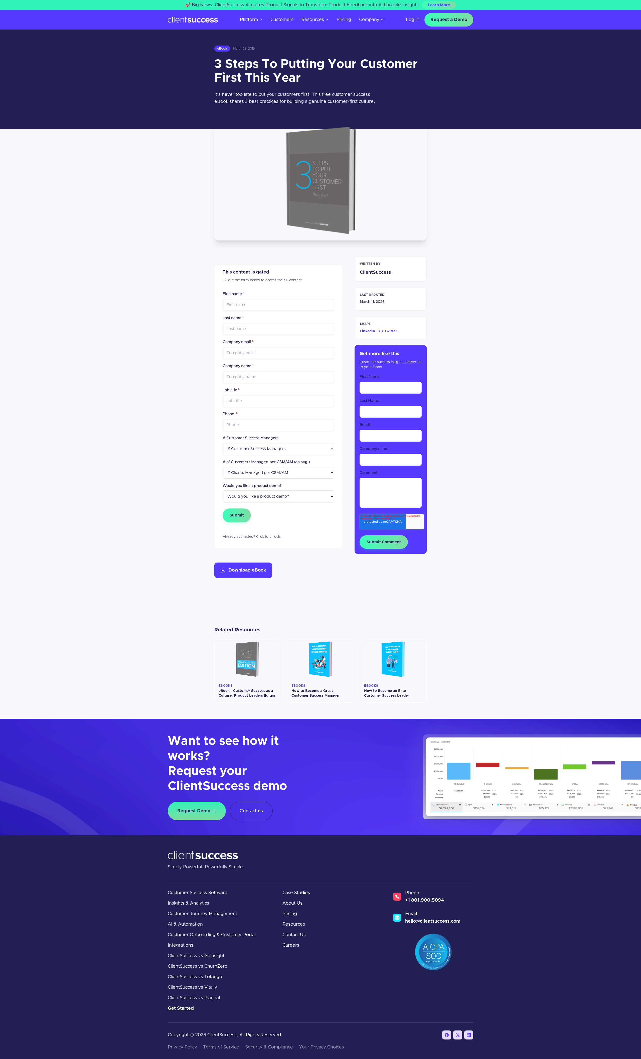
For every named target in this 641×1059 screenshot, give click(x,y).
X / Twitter (387, 331)
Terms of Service (221, 1047)
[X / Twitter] (457, 1034)
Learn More (439, 5)
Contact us (251, 811)
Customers (281, 20)
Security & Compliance (269, 1047)
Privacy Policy (182, 1047)
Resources (312, 20)
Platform (249, 20)
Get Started (181, 1008)
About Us (292, 903)
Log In (412, 20)
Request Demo (193, 811)
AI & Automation (185, 924)
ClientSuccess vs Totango (195, 977)
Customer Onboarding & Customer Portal (212, 935)
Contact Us (294, 935)
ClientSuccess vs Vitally (192, 987)
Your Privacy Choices (321, 1047)
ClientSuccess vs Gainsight (196, 956)
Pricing (344, 20)
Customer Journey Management (202, 914)
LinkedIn (367, 331)
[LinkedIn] (468, 1034)
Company (369, 20)
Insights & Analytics (188, 903)
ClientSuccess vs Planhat (194, 998)
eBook (222, 48)
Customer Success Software (197, 893)
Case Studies (296, 893)
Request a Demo (448, 20)
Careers (290, 945)
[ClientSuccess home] (193, 20)
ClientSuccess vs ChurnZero (197, 966)
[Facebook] (446, 1034)
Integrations (180, 945)
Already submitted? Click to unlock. (252, 537)
